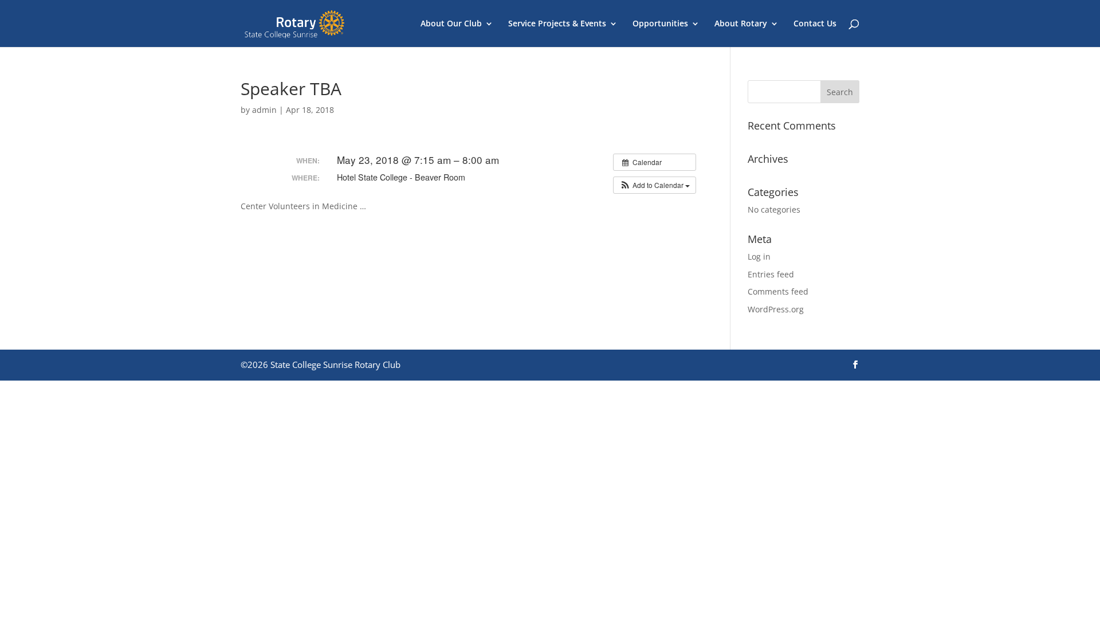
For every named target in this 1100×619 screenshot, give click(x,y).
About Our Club (451, 24)
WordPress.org (776, 309)
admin (264, 109)
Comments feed (778, 291)
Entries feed (771, 274)
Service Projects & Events (557, 24)
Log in (759, 256)
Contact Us (814, 24)
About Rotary (740, 24)
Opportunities (660, 24)
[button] (655, 185)
